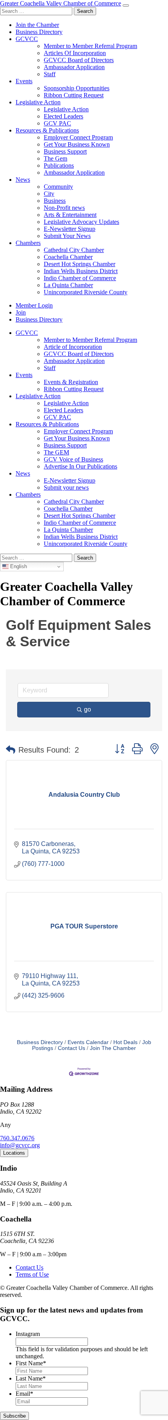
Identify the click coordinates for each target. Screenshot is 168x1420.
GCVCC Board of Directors (79, 60)
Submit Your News (67, 235)
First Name (31, 1363)
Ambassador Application (74, 67)
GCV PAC (57, 123)
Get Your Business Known (77, 144)
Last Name (31, 1378)
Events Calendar (88, 1042)
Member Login (34, 305)
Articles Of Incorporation (75, 53)
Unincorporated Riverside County (85, 292)
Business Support (65, 151)
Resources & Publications (47, 130)
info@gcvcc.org (20, 1145)
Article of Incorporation (73, 346)
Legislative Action (38, 102)
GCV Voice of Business (73, 459)
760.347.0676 (17, 1138)
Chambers (28, 243)
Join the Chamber (37, 24)
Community (58, 186)
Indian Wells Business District (81, 271)
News (23, 179)
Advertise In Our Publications (80, 466)
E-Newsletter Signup (69, 228)
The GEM (56, 452)
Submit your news (66, 487)
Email (24, 1393)
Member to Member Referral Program (90, 46)
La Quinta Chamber (68, 285)
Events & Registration (71, 382)
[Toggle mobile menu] (126, 5)
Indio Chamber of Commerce (80, 278)
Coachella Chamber (68, 257)
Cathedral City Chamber (74, 250)
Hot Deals (125, 1042)
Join (21, 312)
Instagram (28, 1334)
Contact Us (71, 1048)
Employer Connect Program (78, 137)
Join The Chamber (113, 1048)
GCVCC (27, 39)
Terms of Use (32, 1274)
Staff (49, 74)
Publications (59, 165)
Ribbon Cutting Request (74, 95)
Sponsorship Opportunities (76, 88)
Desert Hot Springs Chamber (79, 264)
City (49, 193)
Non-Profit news (64, 207)
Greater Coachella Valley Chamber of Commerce (60, 3)
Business (55, 200)
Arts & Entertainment (70, 214)
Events (24, 81)
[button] (10, 750)
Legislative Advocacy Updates (81, 221)
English (18, 566)
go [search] (87, 709)
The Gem (55, 158)
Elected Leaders (63, 116)
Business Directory (39, 32)
